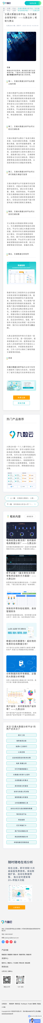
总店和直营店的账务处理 (21, 758)
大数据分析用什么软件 (21, 774)
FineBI (30, 1004)
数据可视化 (22, 954)
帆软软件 (11, 1004)
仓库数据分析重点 (21, 780)
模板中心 (10, 963)
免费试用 (33, 3)
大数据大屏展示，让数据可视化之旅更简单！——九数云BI (26, 498)
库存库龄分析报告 (21, 786)
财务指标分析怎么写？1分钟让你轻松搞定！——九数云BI (23, 504)
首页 (4, 9)
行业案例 (15, 963)
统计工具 (21, 735)
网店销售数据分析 (21, 837)
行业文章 (14, 9)
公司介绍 (4, 971)
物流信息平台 (21, 814)
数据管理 (10, 954)
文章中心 (8, 9)
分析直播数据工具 (21, 803)
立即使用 (16, 907)
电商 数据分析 (21, 763)
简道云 (39, 1004)
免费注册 (21, 397)
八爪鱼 (3, 1007)
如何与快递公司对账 (21, 791)
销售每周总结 (21, 741)
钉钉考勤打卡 (21, 825)
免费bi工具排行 (21, 746)
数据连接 (4, 954)
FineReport (24, 1004)
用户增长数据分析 (21, 831)
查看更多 (30, 516)
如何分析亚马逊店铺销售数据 (21, 808)
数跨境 (34, 1004)
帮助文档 (21, 963)
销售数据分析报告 (21, 797)
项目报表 (21, 820)
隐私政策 (27, 963)
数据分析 (15, 954)
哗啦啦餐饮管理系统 (21, 842)
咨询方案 (21, 403)
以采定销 (21, 752)
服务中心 (4, 963)
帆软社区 (17, 1004)
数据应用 (28, 954)
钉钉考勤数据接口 (21, 769)
